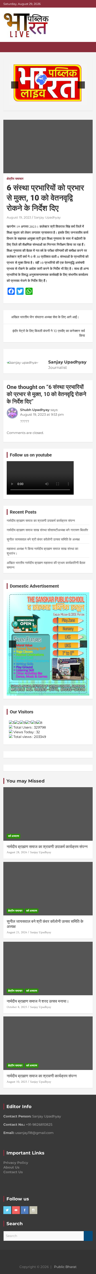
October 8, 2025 (17, 1007)
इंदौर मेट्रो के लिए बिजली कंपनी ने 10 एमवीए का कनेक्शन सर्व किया (49, 333)
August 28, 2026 (17, 852)
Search (88, 1236)
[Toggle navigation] (9, 47)
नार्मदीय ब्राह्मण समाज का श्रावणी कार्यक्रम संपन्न (42, 1076)
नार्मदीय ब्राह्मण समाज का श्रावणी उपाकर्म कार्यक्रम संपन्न (41, 520)
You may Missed (25, 781)
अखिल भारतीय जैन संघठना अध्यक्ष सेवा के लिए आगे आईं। (45, 317)
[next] (81, 85)
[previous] (14, 85)
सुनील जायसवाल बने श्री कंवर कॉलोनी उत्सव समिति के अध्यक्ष (43, 539)
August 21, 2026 (17, 932)
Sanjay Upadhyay (47, 217)
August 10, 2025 (17, 1082)
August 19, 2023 (19, 217)
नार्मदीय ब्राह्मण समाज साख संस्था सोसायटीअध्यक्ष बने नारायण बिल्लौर (47, 530)
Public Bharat (65, 1267)
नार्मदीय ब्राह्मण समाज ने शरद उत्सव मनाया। (38, 1001)
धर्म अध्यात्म (13, 836)
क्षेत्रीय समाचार (15, 179)
